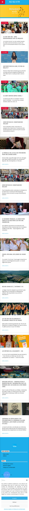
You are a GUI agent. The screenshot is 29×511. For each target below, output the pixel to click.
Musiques (14, 9)
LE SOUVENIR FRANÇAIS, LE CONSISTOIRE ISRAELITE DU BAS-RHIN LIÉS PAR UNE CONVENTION (13, 220)
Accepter (14, 498)
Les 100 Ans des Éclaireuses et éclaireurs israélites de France (12, 320)
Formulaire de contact (8, 463)
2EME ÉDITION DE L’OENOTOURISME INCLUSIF (13, 123)
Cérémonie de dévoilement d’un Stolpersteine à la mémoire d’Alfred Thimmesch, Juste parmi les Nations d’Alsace (13, 421)
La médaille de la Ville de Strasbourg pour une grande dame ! (14, 154)
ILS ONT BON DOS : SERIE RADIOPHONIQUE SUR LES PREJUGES (13, 38)
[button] (27, 480)
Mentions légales (7, 465)
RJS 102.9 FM (14, 2)
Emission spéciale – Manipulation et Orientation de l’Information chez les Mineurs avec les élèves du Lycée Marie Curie (14, 384)
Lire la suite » (5, 164)
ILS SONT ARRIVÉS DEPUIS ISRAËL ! (13, 96)
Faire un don (6, 454)
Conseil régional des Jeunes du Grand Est (14, 255)
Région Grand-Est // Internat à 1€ (12, 287)
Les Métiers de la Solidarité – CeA (12, 351)
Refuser (14, 502)
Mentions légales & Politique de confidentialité (14, 509)
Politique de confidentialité (9, 467)
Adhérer (5, 456)
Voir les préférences (14, 506)
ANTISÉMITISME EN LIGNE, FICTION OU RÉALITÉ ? (13, 67)
